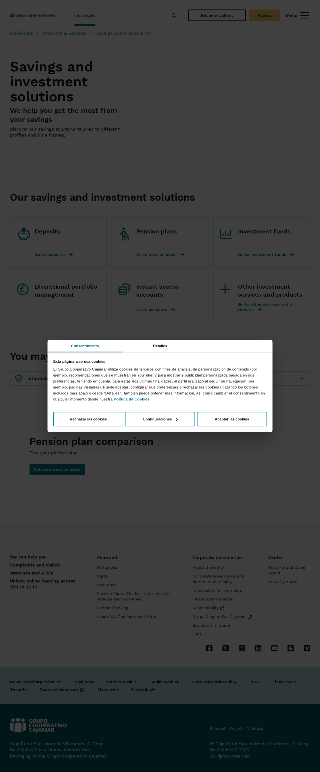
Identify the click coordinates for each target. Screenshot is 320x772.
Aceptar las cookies (232, 419)
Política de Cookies (132, 399)
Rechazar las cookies (88, 419)
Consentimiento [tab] (85, 346)
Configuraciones (157, 419)
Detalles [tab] (160, 346)
